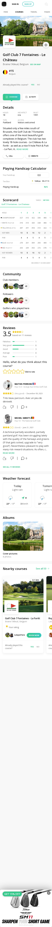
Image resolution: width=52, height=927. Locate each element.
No (38, 84)
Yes (32, 84)
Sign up (28, 4)
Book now (34, 635)
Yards (38, 200)
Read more (22, 149)
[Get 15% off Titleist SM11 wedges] (26, 908)
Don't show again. (26, 925)
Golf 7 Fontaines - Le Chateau (15, 204)
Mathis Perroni (23, 384)
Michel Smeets (23, 418)
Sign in (15, 4)
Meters (46, 200)
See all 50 (41, 568)
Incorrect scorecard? (41, 263)
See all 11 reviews (11, 467)
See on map (35, 64)
